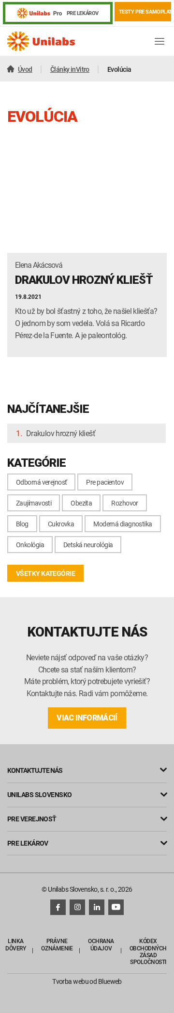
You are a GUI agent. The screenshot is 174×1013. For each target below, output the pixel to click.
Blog (22, 523)
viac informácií (87, 717)
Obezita (81, 502)
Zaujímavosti (33, 502)
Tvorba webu (70, 981)
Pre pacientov (105, 482)
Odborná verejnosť (41, 482)
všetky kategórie (45, 573)
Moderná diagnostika (122, 523)
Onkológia (30, 544)
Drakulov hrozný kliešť (60, 433)
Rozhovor (124, 502)
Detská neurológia (88, 544)
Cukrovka (61, 523)
